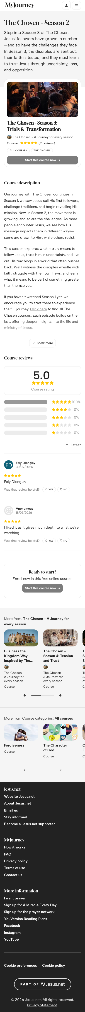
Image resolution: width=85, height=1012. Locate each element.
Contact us (13, 875)
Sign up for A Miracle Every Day (30, 905)
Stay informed (15, 817)
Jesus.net (33, 1000)
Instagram (12, 932)
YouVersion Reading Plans (25, 919)
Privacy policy (16, 861)
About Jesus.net (17, 803)
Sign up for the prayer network (29, 912)
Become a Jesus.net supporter (29, 824)
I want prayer (15, 898)
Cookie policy (53, 965)
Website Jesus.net (19, 796)
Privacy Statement (42, 1005)
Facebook (12, 925)
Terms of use (14, 868)
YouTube (11, 939)
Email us (11, 810)
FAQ (7, 854)
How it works (14, 847)
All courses (64, 718)
